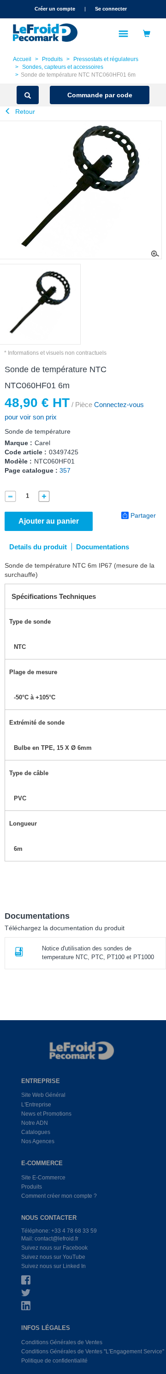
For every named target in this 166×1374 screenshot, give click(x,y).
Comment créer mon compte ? (59, 1196)
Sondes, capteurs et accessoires (62, 67)
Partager (143, 515)
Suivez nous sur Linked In (53, 1266)
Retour (24, 111)
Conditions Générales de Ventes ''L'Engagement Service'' (92, 1351)
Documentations (102, 547)
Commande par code (99, 95)
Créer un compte (55, 8)
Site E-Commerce (43, 1177)
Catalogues (35, 1132)
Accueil (22, 59)
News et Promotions (46, 1114)
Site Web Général (43, 1095)
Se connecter (111, 8)
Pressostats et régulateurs (105, 59)
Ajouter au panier (48, 521)
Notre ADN (34, 1123)
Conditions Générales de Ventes (61, 1342)
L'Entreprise (36, 1104)
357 (65, 470)
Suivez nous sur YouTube (53, 1257)
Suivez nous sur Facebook (54, 1248)
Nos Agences (37, 1141)
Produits (52, 59)
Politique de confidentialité (54, 1360)
